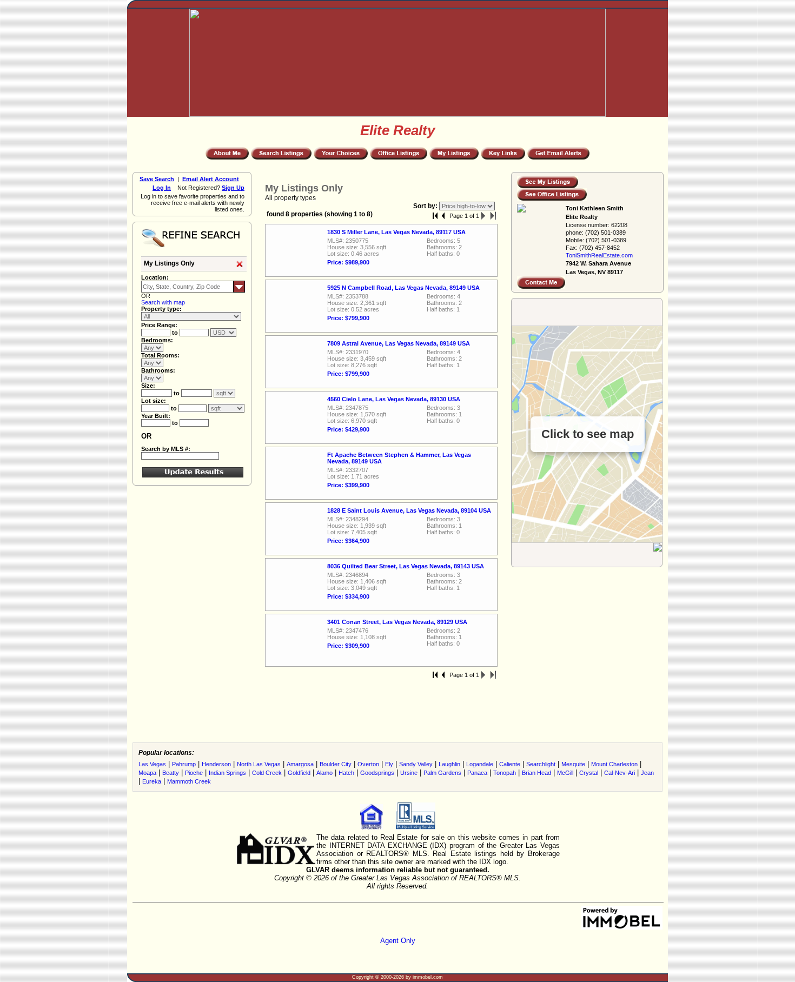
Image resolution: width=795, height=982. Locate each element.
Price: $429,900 (348, 429)
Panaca (477, 772)
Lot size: (153, 400)
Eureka (151, 781)
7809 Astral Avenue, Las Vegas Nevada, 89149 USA (398, 343)
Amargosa (300, 764)
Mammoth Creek (189, 781)
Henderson (216, 764)
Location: (155, 277)
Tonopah (504, 772)
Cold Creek (267, 772)
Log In (162, 187)
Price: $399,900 (348, 485)
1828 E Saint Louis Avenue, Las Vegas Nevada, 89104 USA (409, 510)
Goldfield (299, 772)
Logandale (479, 764)
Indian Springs (227, 772)
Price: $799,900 (348, 318)
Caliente (509, 764)
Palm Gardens (442, 772)
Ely (389, 764)
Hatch (346, 772)
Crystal (588, 772)
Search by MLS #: (165, 449)
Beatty (170, 772)
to (176, 332)
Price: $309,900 (348, 645)
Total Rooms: (160, 355)
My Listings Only (169, 263)
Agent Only (397, 941)
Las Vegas (152, 764)
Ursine (409, 772)
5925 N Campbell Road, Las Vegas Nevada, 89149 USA (403, 287)
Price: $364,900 (348, 541)
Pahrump (184, 764)
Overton (368, 764)
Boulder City (336, 764)
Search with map (163, 302)
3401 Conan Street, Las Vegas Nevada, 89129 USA (397, 622)
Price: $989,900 (348, 262)
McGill (565, 772)
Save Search (157, 179)
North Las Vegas (259, 764)
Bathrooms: (158, 370)
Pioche (194, 772)
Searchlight (540, 764)
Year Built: (155, 416)
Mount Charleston (614, 764)
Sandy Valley (416, 764)
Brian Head (536, 772)
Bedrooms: (157, 340)
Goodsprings (377, 772)
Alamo (324, 772)
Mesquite (573, 764)
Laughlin (449, 764)
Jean (647, 772)
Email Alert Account (210, 179)
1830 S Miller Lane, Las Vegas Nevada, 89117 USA (396, 232)
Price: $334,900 (348, 596)
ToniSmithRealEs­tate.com (599, 255)
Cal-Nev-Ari (619, 772)
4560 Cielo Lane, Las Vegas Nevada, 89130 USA (393, 399)
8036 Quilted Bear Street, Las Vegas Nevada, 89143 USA (405, 566)
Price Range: (159, 325)
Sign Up (233, 187)
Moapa (147, 772)
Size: (148, 385)
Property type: (161, 309)
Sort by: (426, 206)
